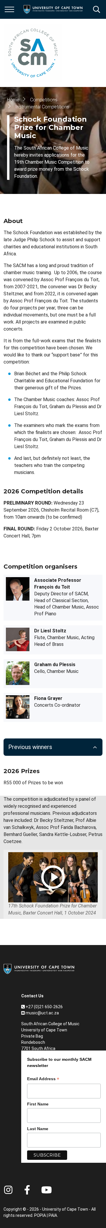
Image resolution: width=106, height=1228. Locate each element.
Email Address (43, 1079)
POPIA (40, 1215)
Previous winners (30, 746)
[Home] (39, 968)
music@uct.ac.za (42, 1013)
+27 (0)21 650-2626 (44, 1006)
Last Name (37, 1128)
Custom (8, 1190)
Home (13, 100)
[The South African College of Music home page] (33, 53)
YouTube (46, 1190)
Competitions (43, 100)
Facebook (27, 1190)
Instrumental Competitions (42, 107)
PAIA (53, 1215)
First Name (38, 1104)
